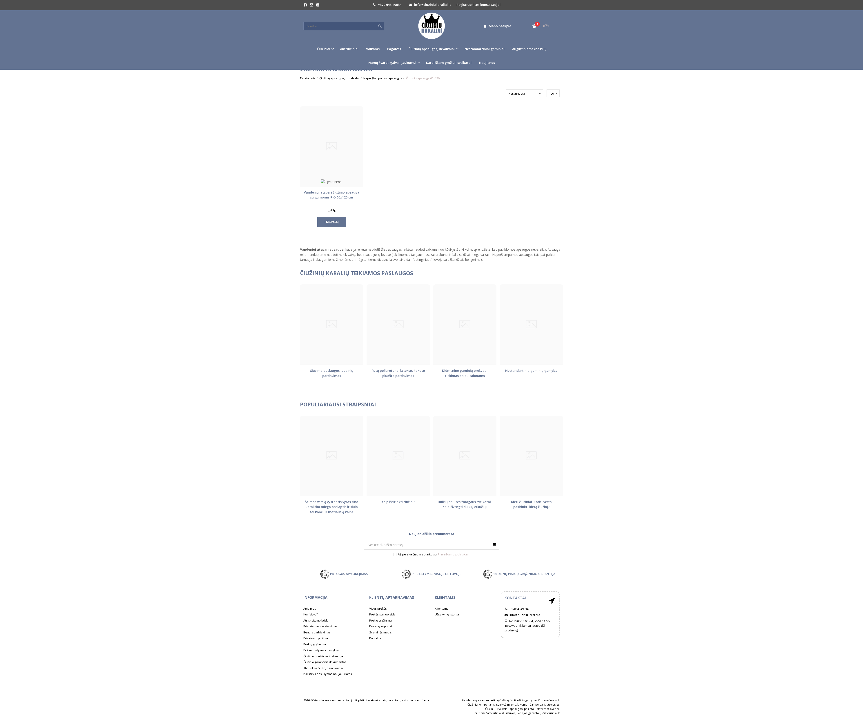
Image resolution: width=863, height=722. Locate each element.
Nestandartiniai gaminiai (485, 49)
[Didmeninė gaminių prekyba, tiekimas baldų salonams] (464, 324)
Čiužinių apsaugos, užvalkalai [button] (432, 49)
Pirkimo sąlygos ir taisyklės (321, 650)
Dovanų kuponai (380, 626)
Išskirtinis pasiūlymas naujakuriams (327, 674)
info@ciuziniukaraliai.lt (432, 4)
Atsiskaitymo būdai (316, 620)
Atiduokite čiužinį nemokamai (323, 668)
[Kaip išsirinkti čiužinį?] (398, 456)
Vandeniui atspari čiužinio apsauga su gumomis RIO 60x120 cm (331, 194)
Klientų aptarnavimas (391, 597)
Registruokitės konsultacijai (478, 4)
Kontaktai (375, 638)
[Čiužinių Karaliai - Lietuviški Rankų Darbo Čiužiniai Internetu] (431, 26)
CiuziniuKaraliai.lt (549, 700)
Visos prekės (378, 608)
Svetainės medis (380, 632)
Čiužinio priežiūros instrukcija (323, 656)
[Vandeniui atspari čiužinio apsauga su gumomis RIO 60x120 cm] (331, 146)
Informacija (315, 597)
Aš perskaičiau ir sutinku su (433, 554)
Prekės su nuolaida (382, 614)
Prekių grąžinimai (315, 644)
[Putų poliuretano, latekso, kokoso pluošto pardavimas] (398, 324)
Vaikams (373, 49)
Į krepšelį (332, 222)
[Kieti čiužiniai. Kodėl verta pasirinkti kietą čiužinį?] (531, 456)
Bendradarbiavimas (317, 632)
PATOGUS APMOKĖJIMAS (348, 574)
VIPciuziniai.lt (551, 713)
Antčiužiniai (349, 49)
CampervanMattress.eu (544, 704)
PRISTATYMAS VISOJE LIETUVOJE (436, 574)
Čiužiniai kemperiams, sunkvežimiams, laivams (497, 704)
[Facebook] (305, 4)
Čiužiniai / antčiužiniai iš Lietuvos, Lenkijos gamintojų (507, 713)
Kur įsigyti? (310, 614)
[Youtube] (318, 4)
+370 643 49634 (389, 4)
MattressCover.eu (548, 709)
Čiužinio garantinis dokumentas (324, 662)
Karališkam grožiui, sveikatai (449, 62)
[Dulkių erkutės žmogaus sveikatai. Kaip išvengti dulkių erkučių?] (464, 456)
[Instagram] (311, 4)
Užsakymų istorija (447, 614)
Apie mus (309, 608)
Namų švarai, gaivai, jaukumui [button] (392, 62)
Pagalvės (394, 49)
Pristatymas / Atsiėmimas (320, 626)
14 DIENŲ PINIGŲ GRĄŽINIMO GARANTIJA (523, 574)
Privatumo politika (315, 638)
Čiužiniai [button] (323, 49)
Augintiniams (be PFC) (529, 49)
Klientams (445, 597)
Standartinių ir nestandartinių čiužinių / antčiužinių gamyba (498, 700)
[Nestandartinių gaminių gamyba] (531, 324)
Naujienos (487, 62)
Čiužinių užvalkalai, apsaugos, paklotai (509, 709)
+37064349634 (518, 609)
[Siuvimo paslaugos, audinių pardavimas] (331, 324)
